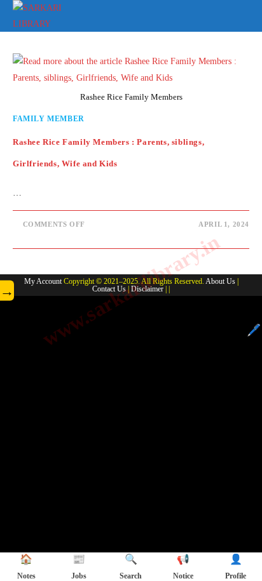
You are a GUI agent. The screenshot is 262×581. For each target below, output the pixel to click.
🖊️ (254, 330)
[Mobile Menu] (240, 13)
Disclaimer (147, 288)
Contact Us (109, 288)
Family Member (49, 118)
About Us (220, 281)
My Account (43, 281)
